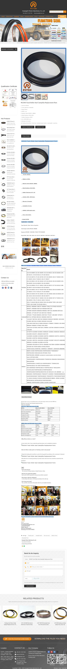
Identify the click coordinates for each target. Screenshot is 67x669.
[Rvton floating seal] (33, 29)
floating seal (29, 401)
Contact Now (40, 127)
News (21, 16)
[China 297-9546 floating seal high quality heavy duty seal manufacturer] (42, 613)
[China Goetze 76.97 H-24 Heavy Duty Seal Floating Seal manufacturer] (3, 135)
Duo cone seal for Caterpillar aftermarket (34, 42)
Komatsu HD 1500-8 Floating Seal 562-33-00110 (11, 158)
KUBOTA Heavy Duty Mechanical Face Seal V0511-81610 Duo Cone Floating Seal (11, 121)
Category (24, 42)
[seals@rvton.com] (22, 546)
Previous (1, 100)
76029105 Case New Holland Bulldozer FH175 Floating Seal (11, 183)
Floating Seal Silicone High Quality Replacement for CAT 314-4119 (11, 213)
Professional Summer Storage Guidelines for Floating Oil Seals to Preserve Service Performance (9, 266)
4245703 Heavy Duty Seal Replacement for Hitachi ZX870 (11, 232)
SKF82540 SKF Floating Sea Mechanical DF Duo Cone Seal (11, 207)
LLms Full (64, 668)
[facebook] (3, 288)
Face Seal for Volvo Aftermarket (6, 67)
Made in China (54, 535)
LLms (59, 668)
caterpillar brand (39, 535)
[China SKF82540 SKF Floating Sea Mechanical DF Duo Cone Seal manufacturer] (3, 209)
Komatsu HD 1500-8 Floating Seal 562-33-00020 (11, 164)
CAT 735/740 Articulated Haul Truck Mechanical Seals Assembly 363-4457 (26, 623)
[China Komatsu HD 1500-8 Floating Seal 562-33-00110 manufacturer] (3, 159)
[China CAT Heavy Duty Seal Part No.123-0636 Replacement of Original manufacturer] (3, 190)
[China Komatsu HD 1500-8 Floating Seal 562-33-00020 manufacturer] (3, 166)
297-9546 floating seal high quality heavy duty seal (42, 623)
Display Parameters (28, 127)
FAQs (35, 16)
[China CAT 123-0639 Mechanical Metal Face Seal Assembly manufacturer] (9, 613)
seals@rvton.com (21, 656)
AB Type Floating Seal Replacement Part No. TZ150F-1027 (11, 201)
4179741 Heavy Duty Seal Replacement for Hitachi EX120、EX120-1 (11, 226)
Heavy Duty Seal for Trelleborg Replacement (8, 75)
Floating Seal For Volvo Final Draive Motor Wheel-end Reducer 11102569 (11, 195)
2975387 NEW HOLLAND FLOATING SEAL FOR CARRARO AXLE (11, 170)
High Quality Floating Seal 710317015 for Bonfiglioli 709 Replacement (11, 127)
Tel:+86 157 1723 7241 (27, 13)
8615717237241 (20, 654)
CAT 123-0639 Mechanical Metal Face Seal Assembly (9, 623)
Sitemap (56, 668)
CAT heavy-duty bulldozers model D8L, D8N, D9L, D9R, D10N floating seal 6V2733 (11, 176)
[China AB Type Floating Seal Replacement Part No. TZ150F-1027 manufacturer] (3, 203)
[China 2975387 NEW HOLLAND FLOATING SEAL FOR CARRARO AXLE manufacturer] (3, 172)
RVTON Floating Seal (6, 52)
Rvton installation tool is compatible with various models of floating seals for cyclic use (11, 139)
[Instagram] (8, 288)
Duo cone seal (46, 535)
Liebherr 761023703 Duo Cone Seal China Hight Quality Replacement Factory (11, 220)
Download (41, 16)
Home (3, 16)
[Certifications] (9, 99)
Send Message (30, 586)
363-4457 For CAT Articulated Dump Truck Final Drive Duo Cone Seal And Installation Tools (11, 146)
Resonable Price (25, 537)
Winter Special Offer (6, 81)
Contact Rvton (49, 16)
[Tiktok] (11, 288)
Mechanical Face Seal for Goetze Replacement (7, 71)
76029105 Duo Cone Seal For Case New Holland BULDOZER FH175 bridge (11, 238)
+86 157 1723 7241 (21, 652)
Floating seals (31, 535)
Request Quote (29, 16)
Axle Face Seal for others (7, 78)
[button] (65, 29)
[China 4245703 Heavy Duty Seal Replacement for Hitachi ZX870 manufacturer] (3, 233)
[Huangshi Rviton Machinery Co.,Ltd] (33, 5)
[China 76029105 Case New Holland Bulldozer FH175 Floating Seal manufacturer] (3, 184)
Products (16, 16)
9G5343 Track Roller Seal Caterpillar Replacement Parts (40, 559)
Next (17, 100)
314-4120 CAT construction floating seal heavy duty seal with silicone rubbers (59, 623)
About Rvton (9, 16)
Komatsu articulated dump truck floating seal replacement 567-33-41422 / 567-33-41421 (11, 152)
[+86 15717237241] (24, 546)
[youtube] (6, 288)
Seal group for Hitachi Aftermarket (6, 59)
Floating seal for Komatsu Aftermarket (7, 55)
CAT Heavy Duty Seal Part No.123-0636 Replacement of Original (11, 189)
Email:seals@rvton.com (39, 13)
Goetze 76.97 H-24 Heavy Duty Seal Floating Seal (11, 133)
